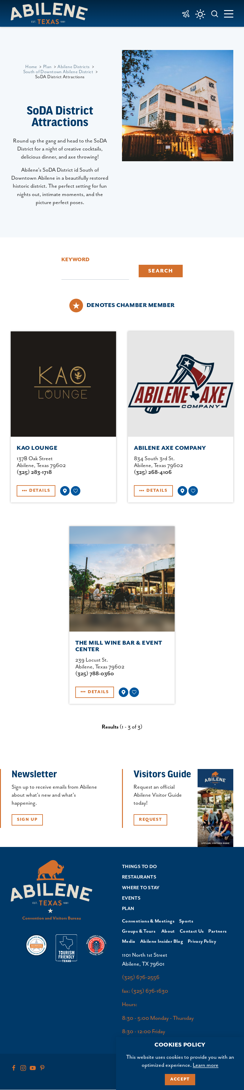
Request (150, 819)
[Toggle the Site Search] (214, 13)
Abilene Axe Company (170, 448)
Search (160, 271)
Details (39, 490)
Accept (180, 1079)
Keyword (75, 260)
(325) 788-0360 (94, 674)
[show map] (65, 491)
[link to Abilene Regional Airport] (186, 13)
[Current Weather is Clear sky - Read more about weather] (200, 14)
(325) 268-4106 (153, 472)
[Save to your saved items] (75, 491)
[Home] (52, 13)
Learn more (205, 1065)
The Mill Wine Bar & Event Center (118, 646)
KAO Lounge (37, 448)
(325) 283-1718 (34, 472)
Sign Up (27, 819)
